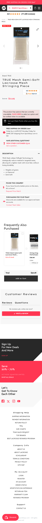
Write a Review (26, 314)
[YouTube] (18, 401)
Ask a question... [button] (12, 146)
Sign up (5, 355)
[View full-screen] (37, 29)
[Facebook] (3, 401)
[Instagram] (13, 401)
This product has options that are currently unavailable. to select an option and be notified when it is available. (20, 114)
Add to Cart (21, 278)
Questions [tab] (21, 303)
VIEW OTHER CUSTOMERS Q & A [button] (18, 143)
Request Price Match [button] (13, 191)
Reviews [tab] (7, 303)
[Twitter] (8, 401)
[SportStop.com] (5, 8)
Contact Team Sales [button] (13, 205)
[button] (30, 8)
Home (3, 19)
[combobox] (22, 8)
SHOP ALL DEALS (8, 377)
